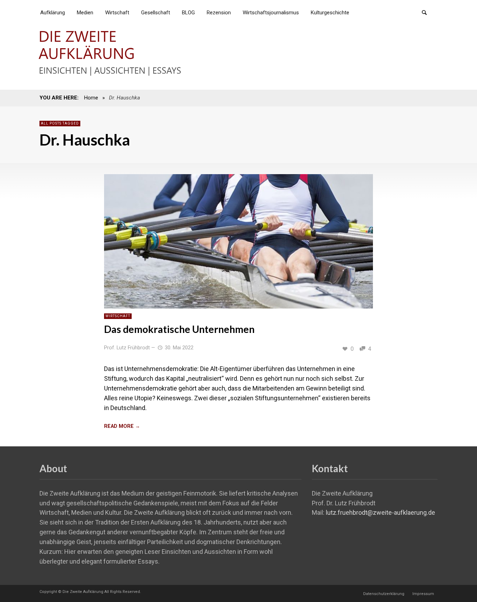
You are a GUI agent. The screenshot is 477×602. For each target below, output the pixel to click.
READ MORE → (122, 426)
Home (91, 98)
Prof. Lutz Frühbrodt (127, 348)
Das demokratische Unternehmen (179, 329)
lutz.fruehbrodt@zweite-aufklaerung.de (380, 512)
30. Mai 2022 (179, 348)
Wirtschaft (117, 316)
